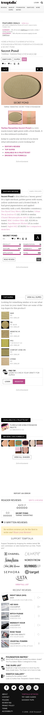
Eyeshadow (6, 44)
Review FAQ (6, 703)
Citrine (13, 359)
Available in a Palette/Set (17, 152)
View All (25, 23)
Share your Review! (22, 532)
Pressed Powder (22, 44)
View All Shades (22, 457)
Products (13, 42)
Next (41, 69)
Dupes (17, 59)
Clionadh (6, 30)
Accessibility (7, 711)
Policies (5, 700)
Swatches (30, 7)
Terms (4, 709)
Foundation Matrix (20, 9)
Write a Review (36, 500)
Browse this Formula (16, 155)
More (38, 7)
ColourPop (6, 33)
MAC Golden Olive (16, 220)
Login (36, 3)
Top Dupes (10, 149)
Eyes (31, 42)
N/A (24, 59)
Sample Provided (35, 191)
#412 (11, 341)
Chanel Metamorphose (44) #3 (15, 217)
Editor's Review (12, 146)
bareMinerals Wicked (18, 223)
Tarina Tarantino (11, 54)
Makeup (23, 42)
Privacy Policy (8, 706)
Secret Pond (10, 51)
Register (19, 381)
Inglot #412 (12, 226)
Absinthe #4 (15, 332)
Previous (37, 69)
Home (3, 42)
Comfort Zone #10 (18, 350)
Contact (5, 697)
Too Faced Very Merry (11, 211)
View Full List (22, 584)
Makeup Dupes (11, 9)
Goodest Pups (28, 700)
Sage (12, 313)
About (5, 694)
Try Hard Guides (29, 697)
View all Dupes (34, 297)
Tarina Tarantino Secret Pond (16, 127)
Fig (11, 322)
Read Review (9, 259)
